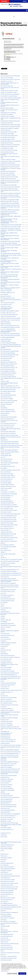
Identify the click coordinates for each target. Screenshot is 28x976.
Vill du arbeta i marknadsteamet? (7, 595)
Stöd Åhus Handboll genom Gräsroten (8, 411)
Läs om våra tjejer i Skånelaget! (7, 788)
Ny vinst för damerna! (5, 782)
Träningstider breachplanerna (6, 708)
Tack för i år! (3, 457)
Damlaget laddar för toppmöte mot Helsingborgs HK (11, 193)
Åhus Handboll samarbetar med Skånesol (9, 243)
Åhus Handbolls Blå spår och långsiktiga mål (9, 912)
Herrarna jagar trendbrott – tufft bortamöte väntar (10, 253)
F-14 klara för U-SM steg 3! (6, 661)
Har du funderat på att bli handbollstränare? (9, 314)
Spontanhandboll (4, 548)
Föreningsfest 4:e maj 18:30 (6, 512)
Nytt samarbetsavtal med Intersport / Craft (9, 367)
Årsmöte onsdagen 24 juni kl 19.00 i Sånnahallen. (10, 75)
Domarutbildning (4, 407)
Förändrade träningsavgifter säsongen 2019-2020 (10, 470)
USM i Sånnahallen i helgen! (6, 455)
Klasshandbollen (4, 468)
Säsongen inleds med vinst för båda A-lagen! (9, 823)
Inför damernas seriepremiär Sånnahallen (9, 400)
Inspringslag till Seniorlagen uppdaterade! (9, 905)
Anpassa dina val (4, 970)
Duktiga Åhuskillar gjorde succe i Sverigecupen (10, 770)
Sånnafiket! (3, 406)
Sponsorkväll (3, 593)
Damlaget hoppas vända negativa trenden (9, 146)
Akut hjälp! (3, 618)
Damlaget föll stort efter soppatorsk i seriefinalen (10, 228)
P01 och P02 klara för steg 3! (6, 659)
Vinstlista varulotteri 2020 (5, 453)
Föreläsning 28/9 (4, 836)
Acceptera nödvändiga (12, 973)
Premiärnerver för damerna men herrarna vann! (10, 952)
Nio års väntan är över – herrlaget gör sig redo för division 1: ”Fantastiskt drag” (10, 288)
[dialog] (14, 968)
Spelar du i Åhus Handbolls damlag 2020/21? (9, 450)
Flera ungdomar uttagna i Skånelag (7, 475)
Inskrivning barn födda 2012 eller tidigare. (9, 571)
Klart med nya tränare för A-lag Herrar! (8, 433)
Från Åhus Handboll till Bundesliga (7, 409)
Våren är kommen (4, 901)
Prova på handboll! (4, 294)
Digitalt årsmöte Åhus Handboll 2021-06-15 (9, 363)
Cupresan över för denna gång (7, 77)
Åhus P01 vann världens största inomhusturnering (10, 751)
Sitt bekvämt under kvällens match (7, 635)
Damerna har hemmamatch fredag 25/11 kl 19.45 (10, 769)
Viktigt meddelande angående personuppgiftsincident (6, 308)
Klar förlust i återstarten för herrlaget (8, 175)
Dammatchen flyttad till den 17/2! (7, 894)
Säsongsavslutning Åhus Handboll (7, 600)
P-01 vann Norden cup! (5, 633)
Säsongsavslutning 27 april (6, 608)
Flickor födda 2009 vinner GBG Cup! (7, 356)
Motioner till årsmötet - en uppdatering (8, 583)
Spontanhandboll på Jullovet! (6, 908)
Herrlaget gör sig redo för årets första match (9, 176)
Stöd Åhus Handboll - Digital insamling (8, 431)
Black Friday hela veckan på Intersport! (8, 389)
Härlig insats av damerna (5, 940)
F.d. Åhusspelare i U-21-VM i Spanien (8, 492)
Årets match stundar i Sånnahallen (7, 173)
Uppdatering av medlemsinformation (8, 684)
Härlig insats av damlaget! (6, 914)
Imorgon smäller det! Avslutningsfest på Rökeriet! (10, 876)
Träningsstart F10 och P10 (6, 833)
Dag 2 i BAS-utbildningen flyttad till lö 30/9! (9, 674)
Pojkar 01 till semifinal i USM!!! (6, 874)
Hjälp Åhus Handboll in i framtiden (7, 484)
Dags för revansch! (4, 941)
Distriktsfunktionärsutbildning (6, 848)
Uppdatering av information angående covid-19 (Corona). (12, 445)
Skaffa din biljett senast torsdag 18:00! (8, 625)
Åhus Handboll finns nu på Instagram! (8, 921)
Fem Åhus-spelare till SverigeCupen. (8, 655)
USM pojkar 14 (3, 557)
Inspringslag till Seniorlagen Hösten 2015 (8, 958)
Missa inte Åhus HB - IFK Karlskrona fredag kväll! (10, 657)
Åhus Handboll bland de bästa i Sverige (8, 519)
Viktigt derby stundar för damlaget (7, 116)
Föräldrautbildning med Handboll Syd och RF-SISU (10, 327)
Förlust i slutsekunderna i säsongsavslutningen (10, 94)
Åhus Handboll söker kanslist (6, 703)
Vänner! (2, 928)
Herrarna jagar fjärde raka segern (7, 152)
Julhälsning (3, 543)
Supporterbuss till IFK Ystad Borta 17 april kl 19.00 (10, 79)
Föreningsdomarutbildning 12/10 (7, 829)
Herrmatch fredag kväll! (5, 644)
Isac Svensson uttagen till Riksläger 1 (8, 329)
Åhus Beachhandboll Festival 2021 (7, 374)
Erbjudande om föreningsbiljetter (7, 890)
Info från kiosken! (4, 490)
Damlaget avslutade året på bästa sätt (8, 178)
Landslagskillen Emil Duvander (7, 662)
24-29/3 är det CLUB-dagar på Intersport (8, 376)
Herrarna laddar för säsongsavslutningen (9, 96)
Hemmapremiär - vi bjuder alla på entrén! (9, 956)
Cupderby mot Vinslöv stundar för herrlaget (9, 90)
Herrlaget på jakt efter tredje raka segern (9, 131)
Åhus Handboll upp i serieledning (7, 544)
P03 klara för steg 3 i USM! (6, 650)
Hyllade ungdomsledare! (5, 321)
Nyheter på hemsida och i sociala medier (9, 763)
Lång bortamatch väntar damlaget (7, 133)
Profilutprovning (4, 855)
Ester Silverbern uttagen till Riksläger (8, 353)
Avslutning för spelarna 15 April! (7, 885)
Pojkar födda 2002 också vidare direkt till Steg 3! (10, 797)
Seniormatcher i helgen (5, 793)
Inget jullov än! (3, 910)
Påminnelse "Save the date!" (6, 699)
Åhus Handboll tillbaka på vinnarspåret (8, 546)
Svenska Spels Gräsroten (6, 639)
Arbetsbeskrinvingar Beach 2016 (7, 863)
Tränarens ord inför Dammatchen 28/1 (8, 739)
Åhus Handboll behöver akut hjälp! (7, 671)
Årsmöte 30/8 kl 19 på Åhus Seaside (8, 591)
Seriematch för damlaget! (5, 786)
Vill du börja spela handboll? (6, 358)
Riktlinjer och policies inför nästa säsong (8, 701)
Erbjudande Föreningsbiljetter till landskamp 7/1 (10, 761)
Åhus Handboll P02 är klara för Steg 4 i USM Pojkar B (11, 745)
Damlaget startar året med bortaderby (8, 171)
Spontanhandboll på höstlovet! (7, 795)
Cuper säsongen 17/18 (5, 686)
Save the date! (3, 706)
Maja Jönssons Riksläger (5, 393)
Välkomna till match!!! (5, 637)
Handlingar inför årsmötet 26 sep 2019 (8, 486)
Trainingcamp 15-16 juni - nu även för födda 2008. (10, 320)
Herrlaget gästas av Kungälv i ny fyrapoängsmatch (10, 161)
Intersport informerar (5, 576)
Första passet (3, 651)
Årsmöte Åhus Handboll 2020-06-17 (7, 418)
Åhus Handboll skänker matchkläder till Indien (10, 351)
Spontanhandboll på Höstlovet (7, 936)
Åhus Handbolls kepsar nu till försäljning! (9, 493)
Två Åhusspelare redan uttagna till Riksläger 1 (10, 462)
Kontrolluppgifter (4, 621)
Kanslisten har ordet (5, 688)
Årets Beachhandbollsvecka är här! (7, 298)
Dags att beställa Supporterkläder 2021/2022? (9, 354)
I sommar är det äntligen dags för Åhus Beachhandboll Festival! (8, 331)
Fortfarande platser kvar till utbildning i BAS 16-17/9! (11, 676)
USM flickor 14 (3, 552)
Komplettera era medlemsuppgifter (7, 790)
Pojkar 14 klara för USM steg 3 (6, 459)
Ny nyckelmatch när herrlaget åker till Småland (10, 199)
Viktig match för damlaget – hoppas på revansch (10, 205)
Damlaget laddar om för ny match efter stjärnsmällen (11, 224)
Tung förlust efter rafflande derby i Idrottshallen (10, 209)
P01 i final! (2, 604)
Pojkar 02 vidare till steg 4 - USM (7, 535)
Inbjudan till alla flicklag (5, 812)
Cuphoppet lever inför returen (6, 81)
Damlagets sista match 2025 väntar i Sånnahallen (10, 180)
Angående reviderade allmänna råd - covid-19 (10, 385)
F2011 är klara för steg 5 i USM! (7, 85)
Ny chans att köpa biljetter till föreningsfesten (9, 506)
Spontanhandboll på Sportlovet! (7, 892)
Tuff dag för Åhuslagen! (5, 926)
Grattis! (2, 555)
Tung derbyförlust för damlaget (7, 114)
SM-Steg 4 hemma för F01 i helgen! (7, 881)
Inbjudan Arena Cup (4, 854)
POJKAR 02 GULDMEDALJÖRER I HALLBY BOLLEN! (10, 749)
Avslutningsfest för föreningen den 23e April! (9, 883)
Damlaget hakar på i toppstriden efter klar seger (10, 121)
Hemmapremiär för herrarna (6, 396)
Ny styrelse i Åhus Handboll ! (6, 667)
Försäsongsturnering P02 (5, 597)
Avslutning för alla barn (5, 743)
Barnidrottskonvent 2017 (5, 736)
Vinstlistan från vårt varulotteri (7, 721)
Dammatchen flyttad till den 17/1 (7, 899)
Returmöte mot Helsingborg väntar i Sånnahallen (10, 186)
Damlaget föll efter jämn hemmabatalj (8, 211)
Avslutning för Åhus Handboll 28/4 (7, 710)
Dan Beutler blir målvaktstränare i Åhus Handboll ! (10, 318)
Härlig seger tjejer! (4, 929)
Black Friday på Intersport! (6, 349)
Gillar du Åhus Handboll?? (6, 497)
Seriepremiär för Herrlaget (6, 827)
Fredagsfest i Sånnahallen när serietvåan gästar (10, 144)
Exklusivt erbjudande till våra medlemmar (9, 521)
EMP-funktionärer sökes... (6, 464)
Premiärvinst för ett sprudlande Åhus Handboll (10, 561)
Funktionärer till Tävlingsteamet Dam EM (8, 806)
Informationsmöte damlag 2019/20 (7, 502)
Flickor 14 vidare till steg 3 (5, 471)
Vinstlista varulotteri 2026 (5, 130)
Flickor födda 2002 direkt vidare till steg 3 (8, 804)
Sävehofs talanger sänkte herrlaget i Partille (9, 274)
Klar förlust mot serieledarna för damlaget (9, 150)
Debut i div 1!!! (3, 954)
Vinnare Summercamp (5, 360)
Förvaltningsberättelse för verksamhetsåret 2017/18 (11, 575)
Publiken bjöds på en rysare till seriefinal (9, 541)
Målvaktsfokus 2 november (6, 821)
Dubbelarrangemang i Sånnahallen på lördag (9, 943)
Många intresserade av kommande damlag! (9, 435)
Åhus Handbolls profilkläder (6, 482)
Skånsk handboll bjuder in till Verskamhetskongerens (14, 24)
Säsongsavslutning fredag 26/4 (7, 501)
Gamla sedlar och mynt (5, 808)
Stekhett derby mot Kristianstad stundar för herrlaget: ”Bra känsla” (9, 214)
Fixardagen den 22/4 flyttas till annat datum (9, 717)
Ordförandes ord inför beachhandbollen (9, 697)
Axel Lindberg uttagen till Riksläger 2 (8, 337)
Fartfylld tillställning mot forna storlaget (8, 533)
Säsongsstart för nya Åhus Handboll (8, 563)
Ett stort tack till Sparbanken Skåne (7, 369)
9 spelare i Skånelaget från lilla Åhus (8, 810)
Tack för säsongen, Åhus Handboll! (7, 302)
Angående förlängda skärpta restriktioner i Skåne (10, 387)
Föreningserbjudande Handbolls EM (8, 868)
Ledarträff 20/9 (3, 834)
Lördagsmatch (3, 640)
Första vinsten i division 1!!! (6, 945)
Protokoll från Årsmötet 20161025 (7, 765)
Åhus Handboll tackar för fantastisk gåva (9, 185)
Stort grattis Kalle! (4, 439)
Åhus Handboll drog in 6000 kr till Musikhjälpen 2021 (11, 344)
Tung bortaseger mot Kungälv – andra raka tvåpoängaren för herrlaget (9, 219)
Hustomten (3, 648)
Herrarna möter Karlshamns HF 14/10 (8, 817)
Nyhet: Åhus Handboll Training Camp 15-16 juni (10, 325)
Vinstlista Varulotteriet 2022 (6, 339)
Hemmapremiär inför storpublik (7, 473)
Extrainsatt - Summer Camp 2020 (7, 427)
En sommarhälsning (4, 865)
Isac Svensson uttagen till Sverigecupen (8, 342)
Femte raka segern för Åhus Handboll (8, 554)
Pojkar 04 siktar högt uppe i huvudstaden (9, 504)
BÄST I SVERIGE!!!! (4, 602)
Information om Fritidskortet (6, 290)
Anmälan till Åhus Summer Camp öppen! (8, 373)
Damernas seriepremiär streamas (7, 402)
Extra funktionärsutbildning (6, 781)
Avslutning (3, 616)
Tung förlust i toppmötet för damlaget (8, 159)
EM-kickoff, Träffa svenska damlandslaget (9, 888)
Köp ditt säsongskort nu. (5, 564)
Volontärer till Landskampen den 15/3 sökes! (9, 886)
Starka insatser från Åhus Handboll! (8, 879)
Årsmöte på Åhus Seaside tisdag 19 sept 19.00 (10, 672)
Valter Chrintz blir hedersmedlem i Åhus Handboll (10, 335)
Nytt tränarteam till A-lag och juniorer (8, 598)
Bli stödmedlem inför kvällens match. (8, 466)
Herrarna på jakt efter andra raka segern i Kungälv (11, 226)
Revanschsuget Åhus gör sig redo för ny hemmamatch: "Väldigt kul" (8, 261)
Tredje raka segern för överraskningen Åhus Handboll (11, 559)
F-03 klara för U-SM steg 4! (6, 627)
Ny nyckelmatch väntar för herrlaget (8, 137)
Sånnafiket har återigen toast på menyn (8, 642)
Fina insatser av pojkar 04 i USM (7, 539)
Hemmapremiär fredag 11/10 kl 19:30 (8, 477)
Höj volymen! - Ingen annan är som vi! (8, 312)
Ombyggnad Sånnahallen (6, 341)
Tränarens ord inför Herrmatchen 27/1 (8, 741)
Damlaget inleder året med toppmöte (8, 163)
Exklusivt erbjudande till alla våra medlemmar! (10, 441)
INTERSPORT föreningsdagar (6, 767)
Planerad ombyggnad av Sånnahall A (8, 371)
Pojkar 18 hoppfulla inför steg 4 (7, 508)
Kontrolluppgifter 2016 (5, 731)
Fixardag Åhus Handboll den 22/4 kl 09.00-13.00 (10, 726)
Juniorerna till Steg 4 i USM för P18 (7, 528)
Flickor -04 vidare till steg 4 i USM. (7, 526)
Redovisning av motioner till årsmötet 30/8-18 (9, 585)
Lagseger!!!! (3, 792)
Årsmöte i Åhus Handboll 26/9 (6, 479)
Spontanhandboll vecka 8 (6, 738)
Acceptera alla (22, 973)
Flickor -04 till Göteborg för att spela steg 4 (9, 510)
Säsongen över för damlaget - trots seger (9, 92)
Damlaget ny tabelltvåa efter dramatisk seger (9, 201)
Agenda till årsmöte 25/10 (5, 802)
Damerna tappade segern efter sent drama (9, 188)
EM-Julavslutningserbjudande (6, 801)
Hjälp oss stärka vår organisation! (7, 866)
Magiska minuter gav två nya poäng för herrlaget (10, 164)
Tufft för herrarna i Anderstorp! (7, 947)
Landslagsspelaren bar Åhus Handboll (8, 517)
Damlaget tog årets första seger (7, 142)
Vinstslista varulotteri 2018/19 (6, 532)
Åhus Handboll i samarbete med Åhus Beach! (9, 443)
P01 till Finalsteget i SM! (5, 877)
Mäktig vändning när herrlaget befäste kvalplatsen (11, 126)
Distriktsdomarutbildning (5, 499)
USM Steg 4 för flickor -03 (5, 530)
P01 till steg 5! (3, 609)
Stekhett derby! (4, 919)
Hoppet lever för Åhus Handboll (7, 523)
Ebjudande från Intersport (6, 296)
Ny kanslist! (3, 861)
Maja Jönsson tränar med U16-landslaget (9, 416)
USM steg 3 (3, 629)
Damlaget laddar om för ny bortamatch (8, 112)
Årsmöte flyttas (4, 859)
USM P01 (2, 606)
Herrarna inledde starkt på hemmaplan (8, 395)
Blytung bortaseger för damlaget (7, 108)
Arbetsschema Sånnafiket (6, 669)
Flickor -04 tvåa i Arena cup (6, 550)
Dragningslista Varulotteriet (6, 870)
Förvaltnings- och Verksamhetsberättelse (9, 775)
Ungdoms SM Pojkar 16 (5, 611)
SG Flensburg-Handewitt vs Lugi (7, 495)
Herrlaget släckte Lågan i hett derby (8, 139)
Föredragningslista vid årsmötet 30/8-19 (8, 589)
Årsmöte (2, 694)
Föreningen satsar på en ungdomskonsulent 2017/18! (11, 690)
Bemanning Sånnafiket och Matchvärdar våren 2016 (11, 907)
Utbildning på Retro (4, 653)
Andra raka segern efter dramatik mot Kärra (9, 135)
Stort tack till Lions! (4, 695)
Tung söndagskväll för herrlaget (7, 148)
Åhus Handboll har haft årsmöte (7, 934)
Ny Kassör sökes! (4, 896)
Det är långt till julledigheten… (6, 916)
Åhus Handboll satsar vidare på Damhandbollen (10, 333)
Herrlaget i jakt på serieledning (7, 122)
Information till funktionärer (6, 481)
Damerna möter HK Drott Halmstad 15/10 (9, 815)
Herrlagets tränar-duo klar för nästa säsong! (9, 704)
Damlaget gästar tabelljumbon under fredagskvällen (11, 141)
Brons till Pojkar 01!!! (4, 872)
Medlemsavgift (3, 760)
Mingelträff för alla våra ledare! (7, 949)
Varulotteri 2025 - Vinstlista (6, 306)
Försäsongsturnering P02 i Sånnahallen (8, 578)
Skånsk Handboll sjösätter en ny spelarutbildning (10, 813)
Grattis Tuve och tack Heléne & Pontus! (8, 316)
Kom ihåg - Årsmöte (4, 938)
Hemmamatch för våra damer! (6, 784)
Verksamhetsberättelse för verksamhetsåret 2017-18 (11, 573)
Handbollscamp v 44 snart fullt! (7, 819)
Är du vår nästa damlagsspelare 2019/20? (9, 515)
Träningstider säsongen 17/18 (6, 692)
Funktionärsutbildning (5, 413)
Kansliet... (2, 681)
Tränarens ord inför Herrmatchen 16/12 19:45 (9, 755)
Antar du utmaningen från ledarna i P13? (8, 423)
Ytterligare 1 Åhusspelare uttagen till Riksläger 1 (10, 451)
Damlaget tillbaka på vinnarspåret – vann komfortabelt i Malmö (9, 222)
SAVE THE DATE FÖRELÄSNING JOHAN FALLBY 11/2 (10, 753)
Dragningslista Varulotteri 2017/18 (7, 623)
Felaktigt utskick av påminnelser (7, 779)
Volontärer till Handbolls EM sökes (7, 845)
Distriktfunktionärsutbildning (6, 846)
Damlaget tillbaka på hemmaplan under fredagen (10, 124)
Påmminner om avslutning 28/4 (7, 725)
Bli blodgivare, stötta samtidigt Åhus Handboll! (10, 310)
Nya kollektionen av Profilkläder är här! (8, 362)
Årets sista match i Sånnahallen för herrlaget (9, 195)
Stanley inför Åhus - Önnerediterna (7, 917)
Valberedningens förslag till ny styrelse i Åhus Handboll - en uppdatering (10, 581)
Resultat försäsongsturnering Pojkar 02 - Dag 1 (10, 569)
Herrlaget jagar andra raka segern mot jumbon (10, 166)
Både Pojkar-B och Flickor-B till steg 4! (8, 897)
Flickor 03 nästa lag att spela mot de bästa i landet (10, 513)
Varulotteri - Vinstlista (5, 381)
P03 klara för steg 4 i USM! (6, 619)
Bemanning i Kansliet (5, 719)
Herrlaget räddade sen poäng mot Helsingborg (10, 203)
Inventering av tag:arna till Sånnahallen (8, 683)
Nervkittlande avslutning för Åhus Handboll (9, 524)
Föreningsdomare (4, 415)
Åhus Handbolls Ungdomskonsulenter (8, 391)
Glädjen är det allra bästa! (6, 323)
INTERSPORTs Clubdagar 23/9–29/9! (7, 292)
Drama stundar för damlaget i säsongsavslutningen (11, 97)
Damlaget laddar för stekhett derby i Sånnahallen (10, 241)
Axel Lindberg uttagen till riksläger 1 (7, 365)
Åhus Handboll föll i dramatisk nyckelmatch (9, 537)
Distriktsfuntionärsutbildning (6, 857)
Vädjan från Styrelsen (5, 777)
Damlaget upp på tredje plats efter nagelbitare (10, 128)
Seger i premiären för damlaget (7, 398)
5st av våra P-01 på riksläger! (6, 723)
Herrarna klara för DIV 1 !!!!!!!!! (6, 304)
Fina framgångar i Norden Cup (6, 903)
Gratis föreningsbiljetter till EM (6, 799)
